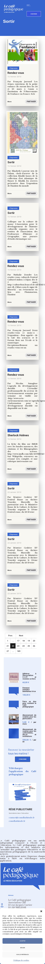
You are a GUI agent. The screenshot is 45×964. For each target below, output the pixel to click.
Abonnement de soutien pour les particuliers (29, 717)
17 (18, 641)
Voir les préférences (22, 954)
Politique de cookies (21, 960)
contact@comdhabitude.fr (21, 817)
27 (8, 651)
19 (29, 641)
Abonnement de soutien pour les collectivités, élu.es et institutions (29, 732)
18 (23, 641)
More (10, 416)
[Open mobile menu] (29, 5)
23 (18, 646)
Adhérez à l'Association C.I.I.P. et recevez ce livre (29, 676)
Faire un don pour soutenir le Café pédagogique (29, 704)
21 (8, 646)
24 (23, 646)
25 (29, 646)
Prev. (10, 635)
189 (18, 651)
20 (34, 641)
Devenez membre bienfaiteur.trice (29, 689)
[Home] (14, 16)
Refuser (22, 947)
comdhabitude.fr (17, 821)
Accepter (22, 941)
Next (21, 635)
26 (34, 646)
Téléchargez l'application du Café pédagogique (22, 771)
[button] (41, 911)
